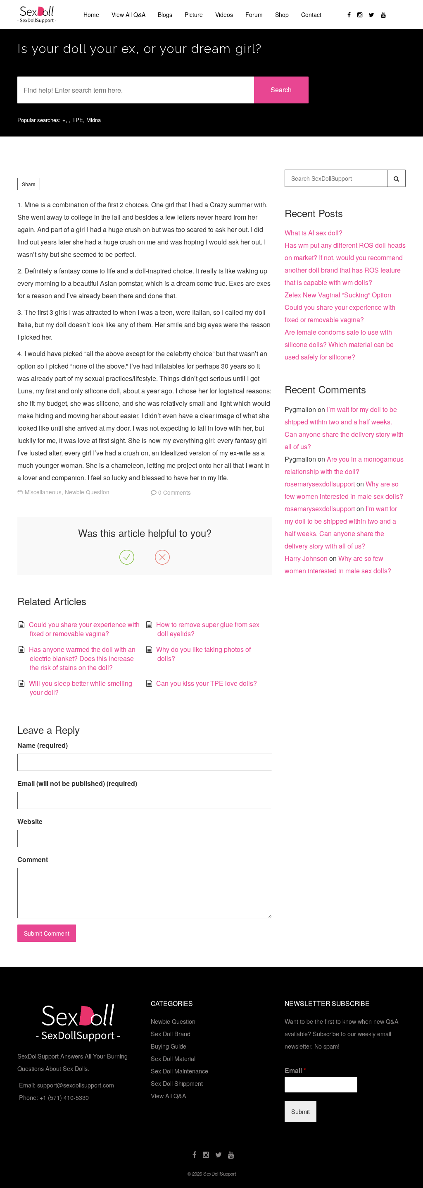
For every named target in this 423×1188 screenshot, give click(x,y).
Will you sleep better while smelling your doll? (80, 687)
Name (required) (42, 745)
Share (29, 183)
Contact (311, 14)
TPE (77, 120)
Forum (254, 14)
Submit (300, 1111)
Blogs (165, 14)
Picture (194, 14)
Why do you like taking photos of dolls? (203, 653)
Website (30, 821)
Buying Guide (168, 1046)
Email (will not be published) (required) (77, 783)
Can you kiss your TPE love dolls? (206, 683)
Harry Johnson (306, 558)
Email (295, 1070)
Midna (93, 120)
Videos (224, 14)
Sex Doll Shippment (177, 1083)
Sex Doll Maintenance (179, 1070)
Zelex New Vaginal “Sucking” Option (338, 294)
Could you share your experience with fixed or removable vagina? (84, 629)
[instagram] (360, 14)
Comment (32, 859)
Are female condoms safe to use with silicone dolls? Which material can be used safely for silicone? (339, 344)
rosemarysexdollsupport (320, 484)
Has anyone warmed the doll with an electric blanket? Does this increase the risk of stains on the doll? (82, 658)
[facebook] (349, 14)
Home (91, 14)
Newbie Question (87, 492)
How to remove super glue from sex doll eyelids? (207, 629)
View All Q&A (128, 14)
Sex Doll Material (173, 1058)
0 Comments (174, 492)
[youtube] (383, 14)
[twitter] (372, 14)
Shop (282, 14)
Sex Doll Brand (170, 1033)
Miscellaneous (43, 492)
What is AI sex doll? (313, 232)
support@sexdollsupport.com (75, 1084)
